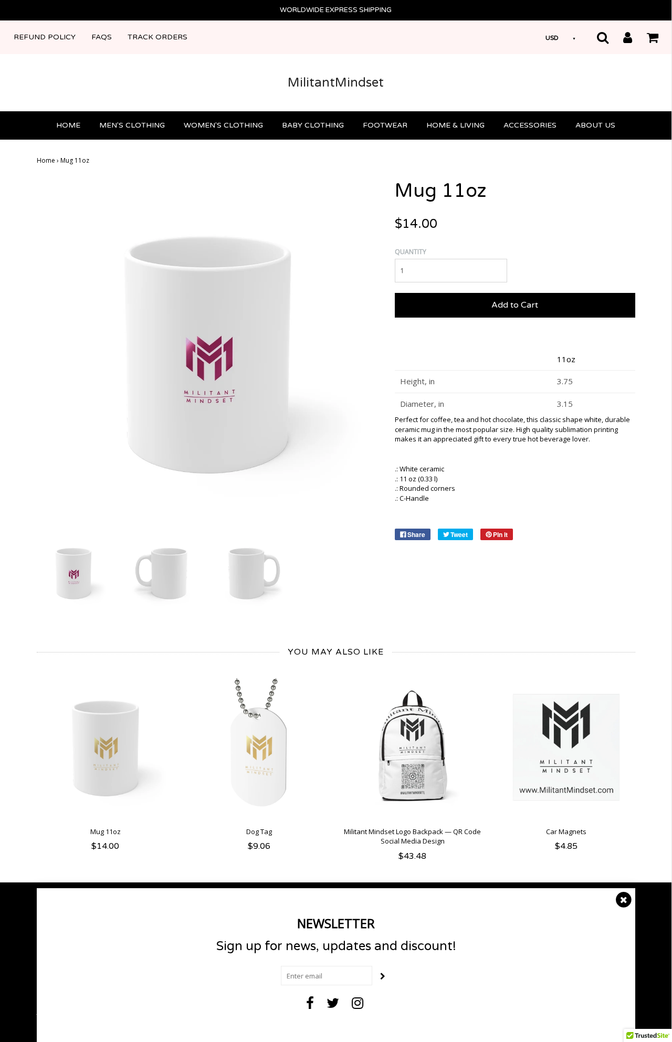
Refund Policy (45, 37)
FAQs (101, 37)
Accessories (529, 125)
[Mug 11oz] (74, 572)
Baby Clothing (313, 125)
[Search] (596, 37)
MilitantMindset (336, 82)
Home (68, 125)
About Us (595, 125)
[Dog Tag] (259, 747)
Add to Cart (514, 305)
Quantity (410, 251)
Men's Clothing (132, 125)
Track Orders (157, 37)
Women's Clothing (223, 125)
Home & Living (455, 125)
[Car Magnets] (566, 747)
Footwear (385, 125)
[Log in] (621, 37)
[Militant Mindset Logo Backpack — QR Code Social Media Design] (413, 747)
